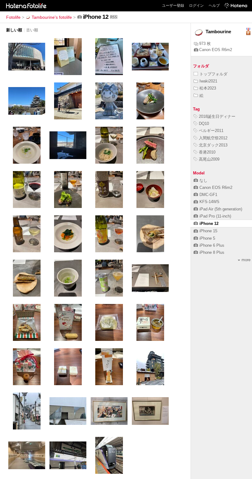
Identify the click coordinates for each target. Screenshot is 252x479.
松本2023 (207, 88)
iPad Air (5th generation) (220, 209)
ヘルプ (214, 5)
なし (203, 180)
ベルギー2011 (211, 130)
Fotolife (13, 17)
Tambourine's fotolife (52, 17)
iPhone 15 (208, 231)
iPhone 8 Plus (211, 252)
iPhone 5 (207, 238)
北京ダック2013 (213, 145)
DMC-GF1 (208, 194)
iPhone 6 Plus (211, 245)
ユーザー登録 (173, 5)
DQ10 (204, 123)
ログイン (196, 5)
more (246, 259)
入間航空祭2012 (213, 138)
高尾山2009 (209, 159)
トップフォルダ (213, 74)
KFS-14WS (209, 201)
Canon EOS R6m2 (215, 49)
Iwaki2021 (208, 81)
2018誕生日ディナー (217, 116)
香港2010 (207, 152)
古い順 (32, 30)
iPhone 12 (209, 223)
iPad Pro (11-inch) (215, 216)
